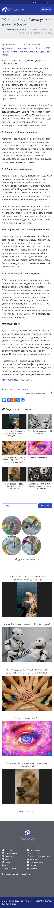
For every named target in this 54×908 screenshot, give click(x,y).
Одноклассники (36, 862)
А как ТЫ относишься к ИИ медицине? (40, 432)
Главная (10, 29)
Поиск (46, 505)
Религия (23, 52)
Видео (7, 859)
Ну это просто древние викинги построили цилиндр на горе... (14, 433)
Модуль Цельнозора (27, 559)
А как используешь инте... (38, 393)
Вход (34, 2)
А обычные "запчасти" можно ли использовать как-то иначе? (40, 486)
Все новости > (27, 811)
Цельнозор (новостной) (39, 856)
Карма (25, 48)
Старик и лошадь (36, 52)
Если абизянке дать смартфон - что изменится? (14, 486)
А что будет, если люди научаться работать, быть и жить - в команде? (14, 459)
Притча (5, 52)
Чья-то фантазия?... (39, 457)
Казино (17, 48)
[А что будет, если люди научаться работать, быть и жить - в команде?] (14, 448)
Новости (32, 29)
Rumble (32, 865)
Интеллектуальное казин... (16, 389)
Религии (14, 52)
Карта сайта (10, 868)
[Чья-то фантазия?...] (40, 448)
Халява (6, 55)
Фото (7, 865)
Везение (9, 48)
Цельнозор (35, 850)
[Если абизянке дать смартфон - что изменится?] (14, 474)
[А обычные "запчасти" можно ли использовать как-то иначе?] (40, 474)
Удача (48, 52)
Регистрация (43, 2)
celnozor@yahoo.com (28, 874)
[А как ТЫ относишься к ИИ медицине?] (40, 421)
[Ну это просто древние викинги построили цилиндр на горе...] (14, 421)
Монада (33, 868)
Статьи (20, 29)
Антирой (34, 859)
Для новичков (11, 853)
